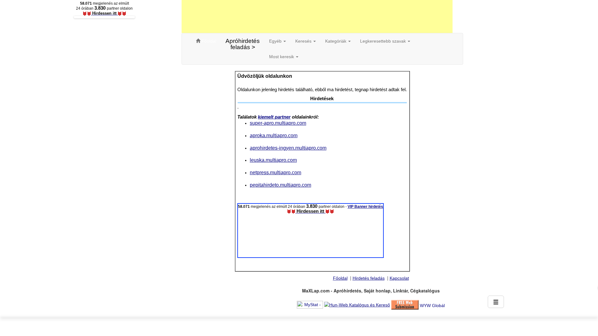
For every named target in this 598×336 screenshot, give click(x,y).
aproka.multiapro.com (273, 135)
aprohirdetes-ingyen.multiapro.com (288, 148)
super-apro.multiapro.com (278, 123)
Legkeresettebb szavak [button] (383, 41)
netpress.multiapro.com (275, 172)
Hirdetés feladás (369, 278)
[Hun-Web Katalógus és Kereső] (357, 304)
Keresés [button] (304, 41)
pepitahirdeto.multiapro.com (280, 185)
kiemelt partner (274, 116)
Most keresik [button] (282, 56)
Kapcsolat (399, 278)
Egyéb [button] (276, 41)
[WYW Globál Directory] (432, 304)
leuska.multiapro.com (273, 160)
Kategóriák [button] (336, 41)
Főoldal (340, 278)
